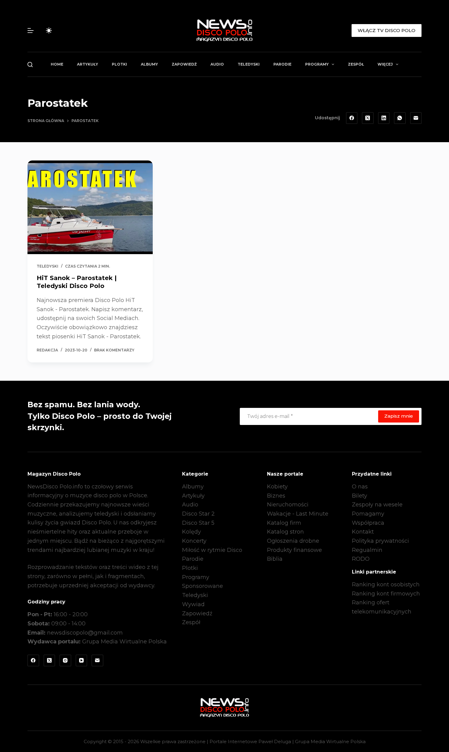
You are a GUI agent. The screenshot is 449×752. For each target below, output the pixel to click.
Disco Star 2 (198, 513)
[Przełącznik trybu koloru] (49, 30)
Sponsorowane (202, 586)
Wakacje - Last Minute (297, 513)
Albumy (149, 64)
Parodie (282, 64)
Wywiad (193, 604)
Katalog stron (285, 531)
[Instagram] (65, 660)
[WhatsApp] (400, 118)
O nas (360, 486)
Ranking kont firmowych (386, 593)
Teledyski (249, 64)
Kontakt (363, 531)
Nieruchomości (287, 504)
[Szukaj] (30, 64)
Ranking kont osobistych (386, 584)
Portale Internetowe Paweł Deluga (250, 741)
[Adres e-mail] (416, 118)
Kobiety (277, 486)
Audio (217, 64)
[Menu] (30, 30)
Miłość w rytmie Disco (212, 550)
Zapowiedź (184, 64)
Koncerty (194, 541)
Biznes (276, 495)
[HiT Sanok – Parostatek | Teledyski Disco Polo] (90, 207)
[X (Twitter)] (368, 118)
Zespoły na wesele (377, 504)
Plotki (119, 64)
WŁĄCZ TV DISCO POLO (386, 30)
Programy (317, 64)
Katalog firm (284, 523)
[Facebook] (352, 118)
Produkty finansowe (294, 550)
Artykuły (87, 64)
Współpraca (368, 523)
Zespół (356, 64)
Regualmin (367, 550)
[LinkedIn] (384, 118)
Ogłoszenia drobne (293, 541)
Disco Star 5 (198, 523)
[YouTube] (81, 660)
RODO (361, 559)
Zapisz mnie (398, 416)
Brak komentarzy (114, 350)
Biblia (275, 559)
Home (57, 64)
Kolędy (191, 531)
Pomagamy (368, 513)
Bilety (359, 495)
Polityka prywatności (380, 541)
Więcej (385, 64)
